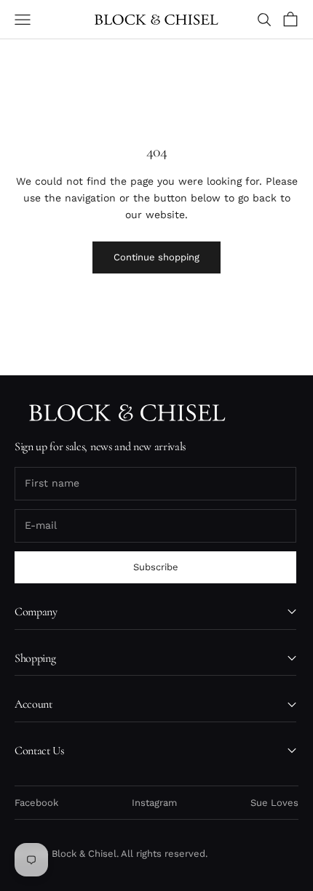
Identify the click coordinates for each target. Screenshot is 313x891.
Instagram (154, 802)
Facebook (36, 802)
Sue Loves (274, 802)
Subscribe (155, 567)
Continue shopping (156, 257)
